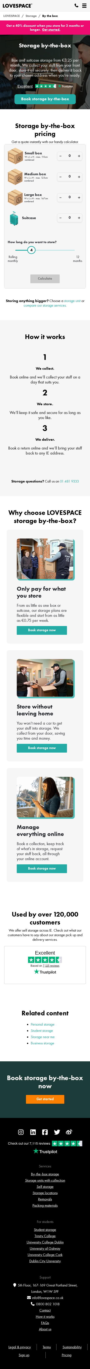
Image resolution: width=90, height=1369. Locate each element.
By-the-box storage (45, 1174)
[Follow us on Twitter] (57, 1134)
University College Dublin (45, 1242)
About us (45, 1329)
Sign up (24, 1355)
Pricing (66, 1355)
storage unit (72, 300)
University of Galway (45, 1248)
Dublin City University (45, 1261)
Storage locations (45, 1193)
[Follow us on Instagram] (21, 1134)
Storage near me (43, 1037)
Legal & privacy (19, 1347)
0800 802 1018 (48, 1304)
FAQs (45, 1323)
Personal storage (42, 1024)
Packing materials (45, 1205)
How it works (45, 1316)
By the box (50, 16)
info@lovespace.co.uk (47, 1297)
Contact (45, 1310)
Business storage (42, 1043)
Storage (31, 16)
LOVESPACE (11, 16)
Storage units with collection (45, 1180)
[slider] (31, 250)
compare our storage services (45, 305)
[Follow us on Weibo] (69, 1134)
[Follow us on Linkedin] (33, 1134)
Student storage (42, 1030)
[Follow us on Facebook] (45, 1134)
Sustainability (72, 1347)
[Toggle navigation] (84, 5)
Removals (45, 1199)
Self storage (45, 1186)
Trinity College (45, 1236)
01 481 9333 (69, 481)
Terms (47, 1347)
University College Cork (45, 1254)
